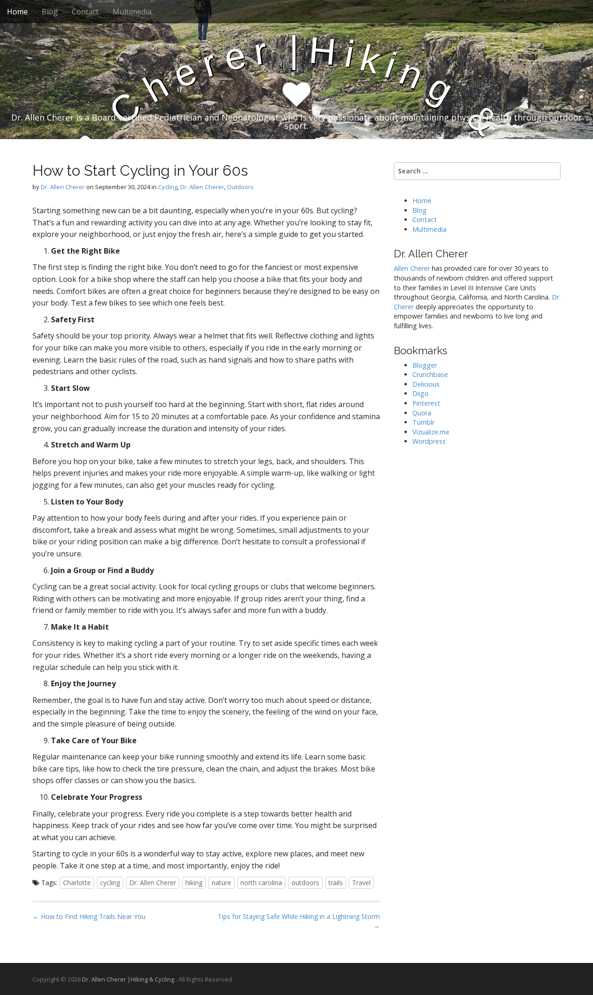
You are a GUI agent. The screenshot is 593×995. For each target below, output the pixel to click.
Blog (50, 11)
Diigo (420, 393)
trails (335, 882)
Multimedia (132, 11)
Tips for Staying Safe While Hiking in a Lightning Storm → (299, 921)
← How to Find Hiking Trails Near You (88, 916)
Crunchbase (430, 374)
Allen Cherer (412, 268)
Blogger (424, 365)
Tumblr (423, 422)
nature (221, 882)
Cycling (167, 187)
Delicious (426, 384)
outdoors (305, 882)
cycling (110, 882)
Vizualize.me (430, 431)
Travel (361, 882)
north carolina (261, 882)
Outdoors (240, 187)
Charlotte (77, 882)
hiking (193, 882)
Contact (85, 11)
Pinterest (426, 403)
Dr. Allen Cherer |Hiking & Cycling (129, 979)
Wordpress (429, 441)
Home (17, 11)
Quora (421, 412)
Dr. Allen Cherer (63, 187)
